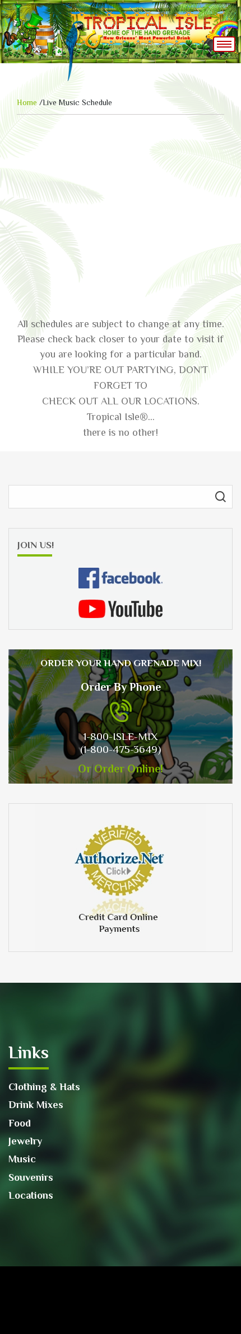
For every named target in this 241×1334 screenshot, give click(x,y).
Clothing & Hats (44, 1086)
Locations (30, 1195)
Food (19, 1123)
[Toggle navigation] (224, 44)
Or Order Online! (120, 768)
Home (27, 102)
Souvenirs (30, 1177)
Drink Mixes (35, 1104)
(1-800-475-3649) (120, 749)
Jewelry (25, 1141)
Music (22, 1159)
